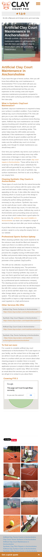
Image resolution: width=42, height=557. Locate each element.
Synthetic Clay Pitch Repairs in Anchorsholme (20, 546)
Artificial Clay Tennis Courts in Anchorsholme (19, 537)
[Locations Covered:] (2, 3)
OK (31, 395)
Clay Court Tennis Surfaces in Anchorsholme (19, 539)
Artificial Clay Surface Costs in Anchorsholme (19, 549)
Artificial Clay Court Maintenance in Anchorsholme (16, 543)
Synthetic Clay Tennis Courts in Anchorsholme (20, 551)
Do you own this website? (15, 395)
